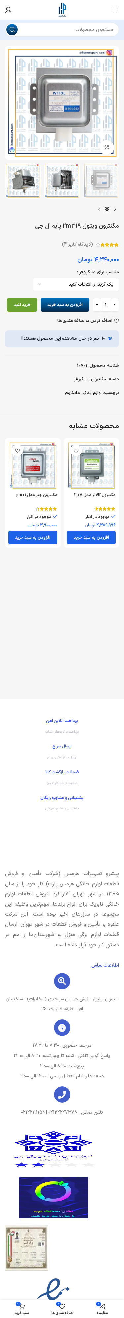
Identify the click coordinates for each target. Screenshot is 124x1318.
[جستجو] (12, 29)
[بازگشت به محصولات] (107, 209)
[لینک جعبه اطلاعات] (62, 728)
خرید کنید (22, 305)
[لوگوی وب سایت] (62, 9)
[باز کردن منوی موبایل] (115, 9)
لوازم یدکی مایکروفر (83, 392)
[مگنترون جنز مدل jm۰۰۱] (32, 465)
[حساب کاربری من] (8, 9)
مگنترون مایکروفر (90, 379)
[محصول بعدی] (99, 209)
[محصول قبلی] (115, 209)
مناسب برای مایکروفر (99, 272)
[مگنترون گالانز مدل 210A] (91, 465)
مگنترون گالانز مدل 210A (95, 495)
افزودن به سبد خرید (65, 305)
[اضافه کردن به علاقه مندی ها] (76, 450)
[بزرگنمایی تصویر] (106, 147)
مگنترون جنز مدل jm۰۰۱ (36, 495)
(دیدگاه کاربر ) (77, 244)
